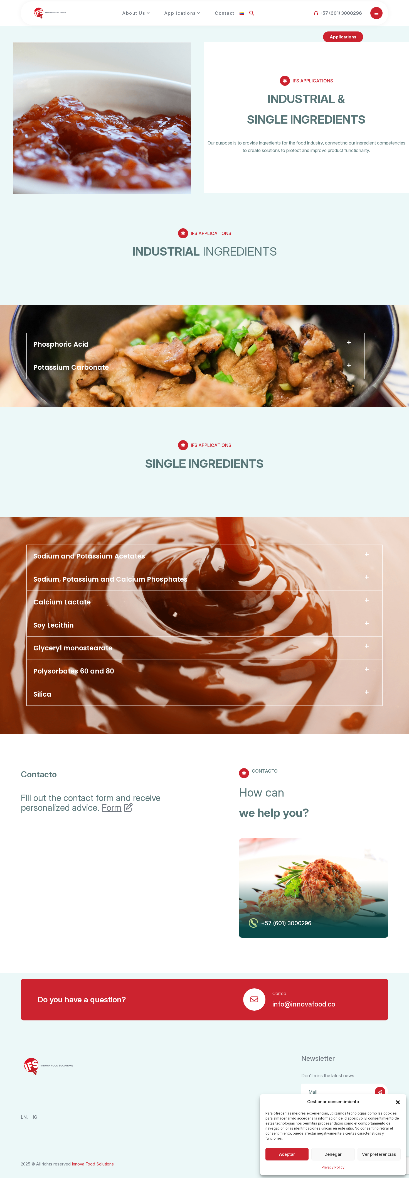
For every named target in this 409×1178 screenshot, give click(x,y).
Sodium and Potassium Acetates (89, 556)
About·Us (133, 13)
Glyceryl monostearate (72, 648)
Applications (180, 13)
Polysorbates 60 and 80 (73, 671)
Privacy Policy (333, 1167)
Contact (225, 13)
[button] (398, 1101)
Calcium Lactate (62, 602)
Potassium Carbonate (71, 367)
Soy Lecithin (53, 625)
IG (35, 1117)
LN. (24, 1117)
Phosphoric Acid (61, 344)
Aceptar (287, 1154)
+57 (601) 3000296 (341, 13)
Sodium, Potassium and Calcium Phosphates (110, 579)
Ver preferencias (379, 1154)
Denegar (333, 1154)
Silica (42, 694)
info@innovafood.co (303, 1004)
